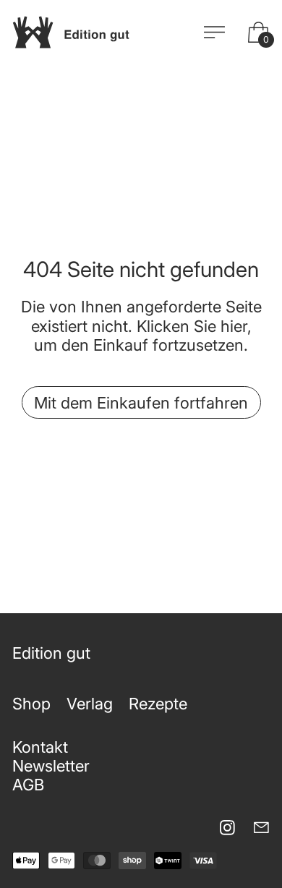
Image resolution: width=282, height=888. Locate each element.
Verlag (90, 703)
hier (234, 326)
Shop (31, 703)
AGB (28, 784)
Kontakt (40, 747)
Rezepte (158, 703)
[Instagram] (227, 828)
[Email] (261, 828)
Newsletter (51, 765)
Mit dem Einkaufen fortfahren (141, 402)
